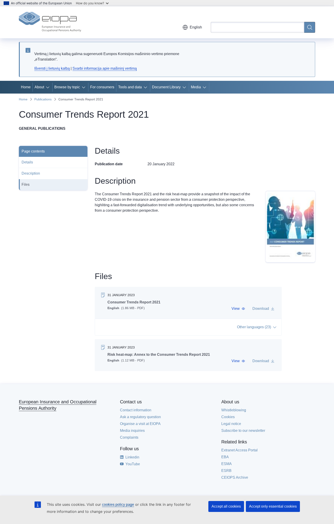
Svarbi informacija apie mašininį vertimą (104, 68)
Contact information (135, 410)
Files (26, 184)
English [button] (196, 27)
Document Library (166, 87)
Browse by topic (67, 87)
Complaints (129, 437)
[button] (238, 308)
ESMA (226, 464)
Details (27, 162)
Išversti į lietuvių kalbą (52, 68)
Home (26, 87)
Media (196, 87)
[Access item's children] (48, 87)
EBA (225, 457)
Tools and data (130, 87)
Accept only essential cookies (273, 506)
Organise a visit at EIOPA (140, 424)
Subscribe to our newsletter (243, 430)
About (39, 87)
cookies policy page (118, 504)
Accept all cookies (226, 506)
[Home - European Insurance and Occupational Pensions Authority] (50, 22)
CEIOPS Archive (234, 477)
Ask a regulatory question (140, 417)
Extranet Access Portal (239, 450)
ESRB (226, 471)
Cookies (228, 417)
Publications (43, 99)
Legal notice (231, 424)
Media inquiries (132, 430)
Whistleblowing (233, 410)
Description (31, 173)
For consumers (102, 87)
